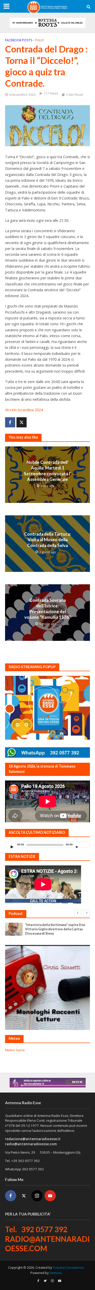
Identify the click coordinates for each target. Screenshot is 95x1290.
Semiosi (55, 1273)
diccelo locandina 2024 (24, 409)
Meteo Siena (15, 1050)
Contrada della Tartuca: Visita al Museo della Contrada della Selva (47, 539)
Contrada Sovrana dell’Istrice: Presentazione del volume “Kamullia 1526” (47, 608)
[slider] (84, 845)
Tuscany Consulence (68, 1267)
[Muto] (77, 847)
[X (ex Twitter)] (23, 1195)
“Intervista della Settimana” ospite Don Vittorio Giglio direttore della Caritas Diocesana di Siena (55, 929)
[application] (47, 845)
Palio (39, 40)
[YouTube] (50, 1195)
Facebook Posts (18, 40)
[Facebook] (10, 1195)
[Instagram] (37, 1195)
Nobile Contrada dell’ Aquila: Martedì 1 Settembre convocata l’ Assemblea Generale (47, 471)
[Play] (12, 847)
